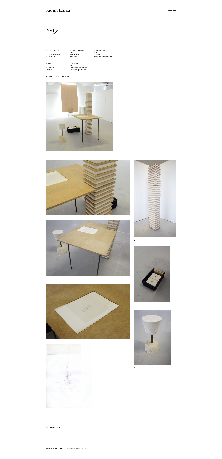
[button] (171, 10)
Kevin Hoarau (58, 10)
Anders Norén (81, 448)
